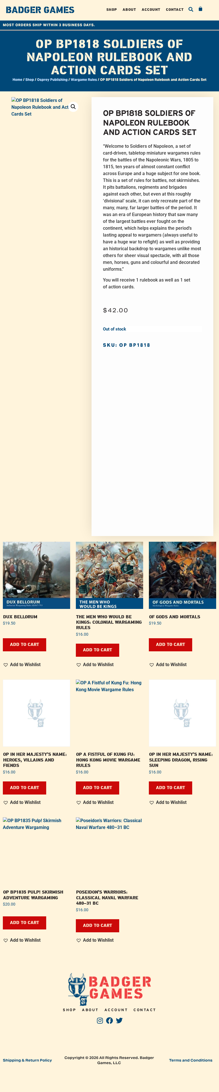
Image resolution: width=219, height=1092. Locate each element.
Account (151, 9)
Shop (111, 9)
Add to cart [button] (24, 645)
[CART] (201, 8)
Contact (175, 9)
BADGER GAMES (40, 10)
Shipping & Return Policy (27, 1060)
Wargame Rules (84, 79)
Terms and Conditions (190, 1060)
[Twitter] (119, 1021)
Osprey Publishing (52, 79)
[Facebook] (110, 1021)
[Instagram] (100, 1021)
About (129, 9)
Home (17, 79)
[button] (190, 9)
